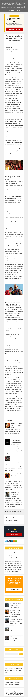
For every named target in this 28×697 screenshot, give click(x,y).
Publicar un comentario (12, 520)
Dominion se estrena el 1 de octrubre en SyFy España (17, 459)
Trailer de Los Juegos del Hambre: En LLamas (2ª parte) (17, 425)
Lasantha (7, 693)
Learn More (12, 10)
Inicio (14, 513)
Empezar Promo (14, 534)
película (20, 256)
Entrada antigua (19, 511)
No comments (14, 44)
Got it (18, 10)
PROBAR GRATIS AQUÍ (14, 29)
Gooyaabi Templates (17, 694)
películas (20, 42)
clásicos (16, 42)
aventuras (8, 42)
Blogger (14, 691)
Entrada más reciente (10, 511)
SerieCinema (15, 689)
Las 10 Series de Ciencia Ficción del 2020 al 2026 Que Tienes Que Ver (15, 605)
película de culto (16, 102)
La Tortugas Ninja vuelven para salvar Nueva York (16, 494)
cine (12, 42)
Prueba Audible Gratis (14, 589)
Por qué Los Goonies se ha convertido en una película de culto (14, 38)
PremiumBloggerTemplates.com (16, 693)
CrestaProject (12, 692)
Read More (18, 437)
